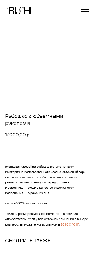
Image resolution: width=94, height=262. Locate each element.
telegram (70, 224)
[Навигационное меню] (85, 10)
